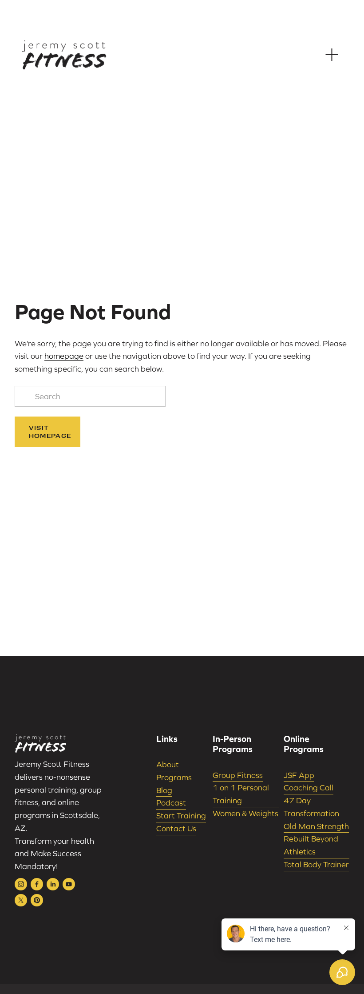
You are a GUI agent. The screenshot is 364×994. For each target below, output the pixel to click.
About (167, 764)
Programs (174, 777)
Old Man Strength (316, 826)
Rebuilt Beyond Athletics (311, 845)
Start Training (181, 815)
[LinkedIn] (53, 884)
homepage (63, 356)
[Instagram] (21, 884)
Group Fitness (238, 775)
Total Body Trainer (316, 864)
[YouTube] (69, 884)
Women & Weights (245, 813)
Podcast (171, 802)
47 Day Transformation (311, 807)
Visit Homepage (50, 432)
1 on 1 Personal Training (241, 794)
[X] (21, 900)
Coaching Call (308, 787)
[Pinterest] (37, 900)
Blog (164, 790)
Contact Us (176, 828)
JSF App (299, 775)
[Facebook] (37, 884)
